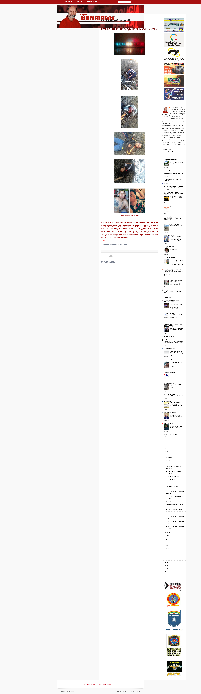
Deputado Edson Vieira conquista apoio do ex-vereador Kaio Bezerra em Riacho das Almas (173, 342)
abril (167, 545)
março (168, 548)
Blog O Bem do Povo (169, 279)
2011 (166, 572)
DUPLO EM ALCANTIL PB (115, 19)
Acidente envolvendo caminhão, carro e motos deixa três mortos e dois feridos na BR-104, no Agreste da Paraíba (176, 305)
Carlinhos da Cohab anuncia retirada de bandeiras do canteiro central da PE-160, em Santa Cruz (173, 273)
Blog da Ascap (167, 206)
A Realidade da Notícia (104, 684)
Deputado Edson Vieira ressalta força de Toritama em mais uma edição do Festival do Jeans (176, 329)
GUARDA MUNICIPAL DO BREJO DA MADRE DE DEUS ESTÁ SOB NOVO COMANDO (176, 426)
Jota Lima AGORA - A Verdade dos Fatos (172, 360)
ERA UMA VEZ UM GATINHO (173, 513)
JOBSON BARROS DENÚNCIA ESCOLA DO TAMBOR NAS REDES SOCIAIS (176, 316)
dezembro (169, 454)
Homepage (103, 16)
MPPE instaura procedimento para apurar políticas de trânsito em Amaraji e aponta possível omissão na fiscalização (174, 186)
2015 (166, 559)
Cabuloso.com (167, 297)
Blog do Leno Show (169, 246)
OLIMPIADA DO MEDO (172, 483)
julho (167, 535)
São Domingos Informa (170, 412)
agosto (168, 532)
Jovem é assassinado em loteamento (176, 226)
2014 (166, 562)
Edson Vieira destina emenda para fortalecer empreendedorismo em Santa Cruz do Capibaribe (176, 416)
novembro (169, 457)
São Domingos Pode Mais (170, 434)
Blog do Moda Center (169, 257)
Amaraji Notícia (168, 184)
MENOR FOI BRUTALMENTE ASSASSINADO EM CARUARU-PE (177, 197)
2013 (166, 565)
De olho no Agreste (169, 313)
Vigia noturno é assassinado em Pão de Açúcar (177, 248)
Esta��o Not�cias (169, 336)
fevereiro (168, 551)
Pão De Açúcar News (169, 394)
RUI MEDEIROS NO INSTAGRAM (174, 504)
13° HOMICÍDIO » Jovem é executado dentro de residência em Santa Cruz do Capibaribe (177, 364)
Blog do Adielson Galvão (170, 217)
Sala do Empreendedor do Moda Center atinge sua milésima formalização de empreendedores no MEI (176, 282)
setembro (168, 463)
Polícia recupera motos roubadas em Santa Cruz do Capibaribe (176, 386)
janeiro (168, 555)
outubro (168, 460)
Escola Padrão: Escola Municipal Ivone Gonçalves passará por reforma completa (176, 163)
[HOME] (59, 2)
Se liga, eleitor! (170, 501)
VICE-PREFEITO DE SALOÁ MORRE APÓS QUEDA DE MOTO (173, 219)
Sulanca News (167, 401)
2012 (166, 568)
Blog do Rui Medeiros (176, 107)
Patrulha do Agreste (169, 383)
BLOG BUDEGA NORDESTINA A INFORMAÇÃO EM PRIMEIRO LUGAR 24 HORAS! (173, 194)
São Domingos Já (168, 423)
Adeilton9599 (167, 171)
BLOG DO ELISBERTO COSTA (171, 224)
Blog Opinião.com (168, 290)
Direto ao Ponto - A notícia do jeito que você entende (173, 324)
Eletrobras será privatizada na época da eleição (173, 396)
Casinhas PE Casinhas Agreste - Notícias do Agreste (172, 301)
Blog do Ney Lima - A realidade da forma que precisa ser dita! (172, 269)
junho (167, 539)
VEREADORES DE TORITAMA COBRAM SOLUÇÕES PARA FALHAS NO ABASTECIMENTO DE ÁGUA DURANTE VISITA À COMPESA (177, 352)
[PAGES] (134, 2)
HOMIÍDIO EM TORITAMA (172, 476)
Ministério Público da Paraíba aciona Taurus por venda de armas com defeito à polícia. (173, 173)
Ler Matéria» (125, 23)
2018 (166, 445)
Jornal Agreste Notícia (169, 348)
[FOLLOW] (140, 2)
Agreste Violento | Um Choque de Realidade (172, 180)
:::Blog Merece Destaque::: (170, 159)
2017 (166, 448)
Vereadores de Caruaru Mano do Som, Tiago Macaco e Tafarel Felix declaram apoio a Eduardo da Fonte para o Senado (177, 239)
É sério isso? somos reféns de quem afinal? (172, 292)
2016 (166, 451)
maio (167, 542)
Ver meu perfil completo (168, 151)
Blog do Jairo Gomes (169, 235)
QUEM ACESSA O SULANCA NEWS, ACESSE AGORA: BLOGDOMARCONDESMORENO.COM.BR (176, 405)
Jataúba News (167, 340)
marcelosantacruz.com (169, 372)
